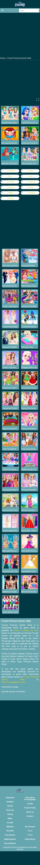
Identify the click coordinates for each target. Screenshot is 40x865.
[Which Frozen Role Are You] (10, 425)
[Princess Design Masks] (29, 507)
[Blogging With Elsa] (29, 364)
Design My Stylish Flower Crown (16, 408)
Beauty (11, 187)
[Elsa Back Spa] (29, 344)
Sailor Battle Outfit (10, 612)
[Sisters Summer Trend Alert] (10, 364)
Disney (31, 187)
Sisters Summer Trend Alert (14, 367)
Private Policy (30, 808)
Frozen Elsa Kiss (28, 265)
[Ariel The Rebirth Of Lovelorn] (10, 446)
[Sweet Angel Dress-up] (10, 527)
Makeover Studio (9, 592)
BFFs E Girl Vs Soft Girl (31, 592)
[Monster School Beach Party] (10, 160)
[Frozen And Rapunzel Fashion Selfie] (10, 303)
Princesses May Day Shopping (15, 490)
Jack (30, 176)
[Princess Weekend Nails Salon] (29, 425)
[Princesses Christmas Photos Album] (29, 385)
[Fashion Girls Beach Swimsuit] (10, 119)
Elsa (10, 176)
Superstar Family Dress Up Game (30, 143)
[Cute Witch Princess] (29, 548)
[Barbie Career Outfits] (29, 466)
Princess (12, 171)
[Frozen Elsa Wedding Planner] (10, 323)
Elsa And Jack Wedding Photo (15, 265)
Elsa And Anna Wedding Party (15, 286)
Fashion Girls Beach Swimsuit (10, 123)
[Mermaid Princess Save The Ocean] (10, 548)
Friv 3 (30, 831)
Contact (30, 816)
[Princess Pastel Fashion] (29, 486)
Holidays (32, 193)
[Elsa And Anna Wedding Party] (10, 283)
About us (30, 812)
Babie (11, 193)
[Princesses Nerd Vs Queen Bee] (29, 446)
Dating (11, 198)
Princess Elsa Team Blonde (14, 571)
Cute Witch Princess (30, 551)
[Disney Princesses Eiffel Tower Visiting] (29, 405)
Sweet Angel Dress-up (12, 530)
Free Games (10, 835)
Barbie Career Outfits (30, 469)
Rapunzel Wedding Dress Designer (17, 347)
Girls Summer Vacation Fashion (30, 163)
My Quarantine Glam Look (10, 143)
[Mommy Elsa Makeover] (29, 303)
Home (2, 58)
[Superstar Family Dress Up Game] (30, 139)
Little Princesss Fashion (30, 123)
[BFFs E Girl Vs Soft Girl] (29, 588)
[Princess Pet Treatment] (10, 507)
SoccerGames (10, 843)
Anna (31, 171)
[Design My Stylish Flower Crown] (10, 405)
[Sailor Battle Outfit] (10, 609)
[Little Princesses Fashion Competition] (10, 466)
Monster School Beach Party (10, 163)
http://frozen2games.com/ (14, 682)
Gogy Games (30, 839)
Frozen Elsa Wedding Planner (14, 327)
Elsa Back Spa (27, 347)
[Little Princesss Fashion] (30, 119)
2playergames (10, 839)
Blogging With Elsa (29, 367)
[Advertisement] (20, 35)
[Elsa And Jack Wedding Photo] (10, 262)
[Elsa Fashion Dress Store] (29, 283)
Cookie (30, 804)
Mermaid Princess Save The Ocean (17, 551)
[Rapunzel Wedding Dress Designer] (10, 344)
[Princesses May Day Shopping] (10, 486)
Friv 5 (30, 835)
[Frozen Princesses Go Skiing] (29, 323)
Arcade (11, 182)
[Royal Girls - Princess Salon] (29, 527)
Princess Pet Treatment (12, 510)
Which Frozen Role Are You (13, 429)
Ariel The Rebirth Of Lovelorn (14, 449)
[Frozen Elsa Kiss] (29, 262)
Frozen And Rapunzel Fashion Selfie (17, 306)
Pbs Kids (10, 831)
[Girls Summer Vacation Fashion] (30, 160)
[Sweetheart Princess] (29, 568)
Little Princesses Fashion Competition (18, 469)
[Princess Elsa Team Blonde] (10, 568)
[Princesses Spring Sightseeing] (10, 385)
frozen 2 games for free (26, 630)
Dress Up (32, 182)
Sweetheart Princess (30, 571)
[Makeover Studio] (10, 588)
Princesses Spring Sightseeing (15, 388)
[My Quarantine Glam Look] (10, 139)
